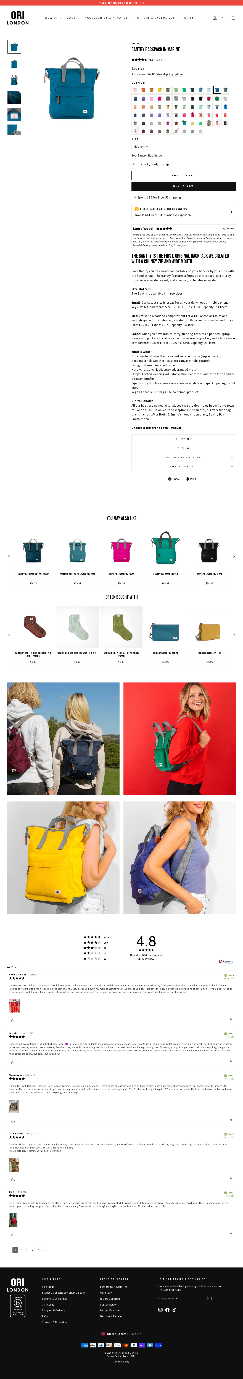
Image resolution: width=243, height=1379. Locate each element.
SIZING (184, 448)
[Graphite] (168, 98)
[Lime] (192, 122)
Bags (72, 17)
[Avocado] (168, 90)
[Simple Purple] (159, 114)
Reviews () (146, 60)
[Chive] (159, 131)
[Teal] (192, 90)
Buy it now (183, 186)
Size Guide (48, 1286)
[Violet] (168, 122)
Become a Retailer (111, 1316)
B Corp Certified (110, 1298)
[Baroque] (209, 114)
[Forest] (192, 106)
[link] (33, 556)
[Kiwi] (176, 90)
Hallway (125, 1361)
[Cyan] (184, 122)
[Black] (200, 98)
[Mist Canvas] (151, 122)
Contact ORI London (54, 1322)
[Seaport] (217, 106)
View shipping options (170, 74)
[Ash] (143, 122)
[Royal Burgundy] (151, 131)
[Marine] (217, 90)
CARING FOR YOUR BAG (183, 457)
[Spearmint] (209, 106)
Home (135, 43)
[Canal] (209, 90)
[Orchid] (151, 98)
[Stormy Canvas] (184, 98)
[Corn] (151, 90)
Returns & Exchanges (55, 1298)
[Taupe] (159, 106)
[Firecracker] (135, 106)
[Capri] (200, 106)
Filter (14, 967)
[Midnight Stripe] (225, 122)
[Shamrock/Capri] (200, 122)
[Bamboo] (168, 106)
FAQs (45, 1316)
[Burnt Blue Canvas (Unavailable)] (184, 131)
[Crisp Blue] (135, 114)
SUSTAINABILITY (183, 466)
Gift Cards (48, 1304)
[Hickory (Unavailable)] (200, 131)
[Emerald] (217, 98)
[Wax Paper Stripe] (135, 131)
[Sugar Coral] (200, 114)
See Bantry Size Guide (146, 155)
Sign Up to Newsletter (113, 1286)
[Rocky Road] (143, 131)
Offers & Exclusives (156, 17)
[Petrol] (200, 90)
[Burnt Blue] (135, 98)
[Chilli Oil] (217, 114)
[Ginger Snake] (176, 122)
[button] (9, 556)
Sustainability (108, 1304)
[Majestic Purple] (176, 114)
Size (135, 139)
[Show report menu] (230, 1020)
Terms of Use (129, 1356)
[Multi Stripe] (159, 122)
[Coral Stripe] (217, 122)
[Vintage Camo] (209, 122)
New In (52, 17)
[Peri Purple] (143, 98)
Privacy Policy (114, 1356)
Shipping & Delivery (53, 1310)
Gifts (189, 17)
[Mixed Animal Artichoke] (168, 131)
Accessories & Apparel (107, 17)
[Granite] (135, 122)
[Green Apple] (184, 90)
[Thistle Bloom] (168, 114)
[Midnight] (192, 98)
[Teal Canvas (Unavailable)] (176, 131)
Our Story (106, 1292)
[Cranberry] (209, 98)
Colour (138, 82)
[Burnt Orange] (143, 90)
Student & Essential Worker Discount (64, 1292)
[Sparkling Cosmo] (184, 114)
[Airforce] (225, 90)
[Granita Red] (192, 114)
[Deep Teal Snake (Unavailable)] (192, 131)
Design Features (110, 1310)
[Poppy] (225, 114)
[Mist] (225, 98)
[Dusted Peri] (151, 114)
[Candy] (159, 98)
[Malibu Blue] (225, 106)
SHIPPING (184, 439)
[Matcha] (184, 106)
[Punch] (135, 90)
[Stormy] (176, 98)
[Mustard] (159, 90)
